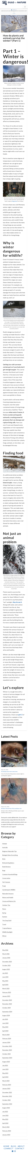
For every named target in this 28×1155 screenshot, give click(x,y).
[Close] (23, 566)
